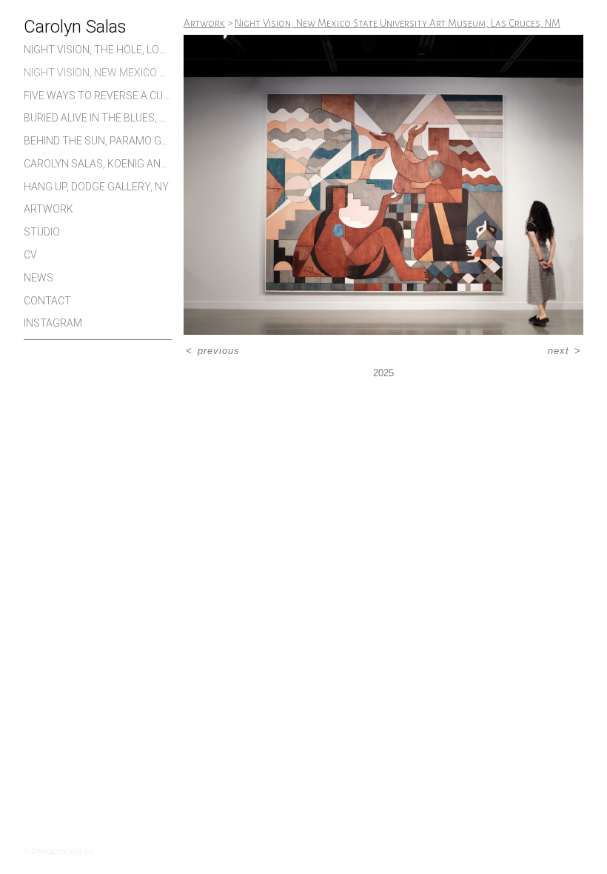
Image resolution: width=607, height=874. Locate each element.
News (38, 278)
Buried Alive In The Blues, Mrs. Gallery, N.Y (98, 118)
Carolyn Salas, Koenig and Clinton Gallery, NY (98, 164)
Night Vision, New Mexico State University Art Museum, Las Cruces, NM (98, 73)
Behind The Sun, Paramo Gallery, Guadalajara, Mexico (98, 141)
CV (30, 255)
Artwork (48, 209)
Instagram (53, 323)
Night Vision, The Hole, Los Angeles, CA (98, 50)
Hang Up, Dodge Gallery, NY (96, 187)
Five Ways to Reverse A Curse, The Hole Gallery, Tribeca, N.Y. (98, 95)
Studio (42, 232)
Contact (47, 301)
